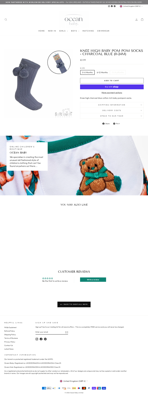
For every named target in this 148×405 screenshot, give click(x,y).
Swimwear (103, 31)
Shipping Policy (10, 335)
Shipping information (111, 105)
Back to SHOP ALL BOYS (75, 304)
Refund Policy (9, 331)
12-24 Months (118, 72)
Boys (74, 31)
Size (82, 68)
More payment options (112, 92)
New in (52, 31)
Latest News (9, 349)
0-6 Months (87, 72)
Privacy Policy (9, 342)
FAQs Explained (10, 327)
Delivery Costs (111, 110)
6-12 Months (102, 72)
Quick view (21, 242)
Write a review (93, 280)
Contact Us (8, 345)
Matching (88, 31)
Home (41, 31)
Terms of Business (11, 338)
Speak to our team (111, 116)
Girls (62, 31)
